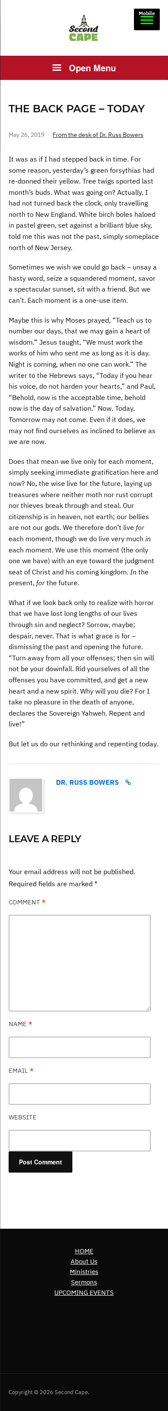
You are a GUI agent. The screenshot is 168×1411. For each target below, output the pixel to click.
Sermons (84, 1282)
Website (23, 1117)
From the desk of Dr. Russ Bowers (98, 135)
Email (21, 1070)
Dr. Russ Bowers (87, 782)
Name (20, 1024)
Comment (27, 902)
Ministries (84, 1272)
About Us (84, 1261)
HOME (84, 1251)
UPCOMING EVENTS (84, 1292)
